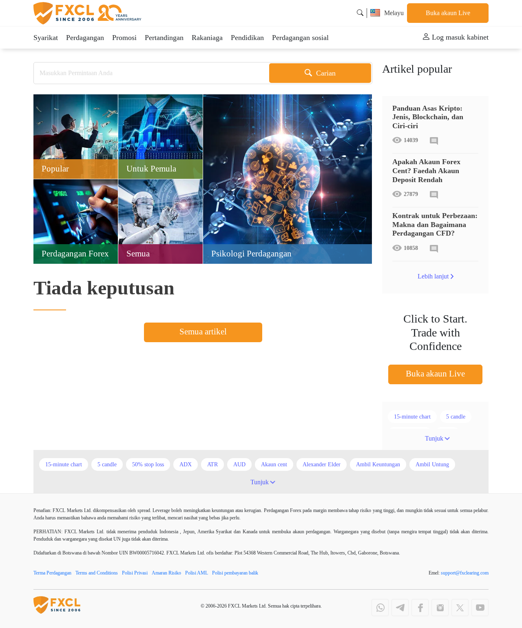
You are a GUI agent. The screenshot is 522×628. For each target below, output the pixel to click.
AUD (239, 464)
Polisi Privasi (135, 573)
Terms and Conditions (96, 573)
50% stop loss (148, 464)
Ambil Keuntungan (378, 464)
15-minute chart (412, 417)
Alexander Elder (322, 464)
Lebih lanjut (433, 276)
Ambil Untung (432, 464)
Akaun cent (274, 464)
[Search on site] (360, 12)
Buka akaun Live (448, 12)
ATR (212, 464)
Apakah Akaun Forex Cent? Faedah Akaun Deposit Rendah (426, 170)
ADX (185, 464)
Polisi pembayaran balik (235, 573)
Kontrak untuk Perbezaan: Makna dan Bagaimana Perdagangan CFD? (435, 224)
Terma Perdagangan (52, 573)
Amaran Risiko (166, 573)
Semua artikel (203, 331)
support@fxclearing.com (465, 573)
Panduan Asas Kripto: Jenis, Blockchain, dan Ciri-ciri (427, 117)
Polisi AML (196, 573)
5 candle (455, 417)
